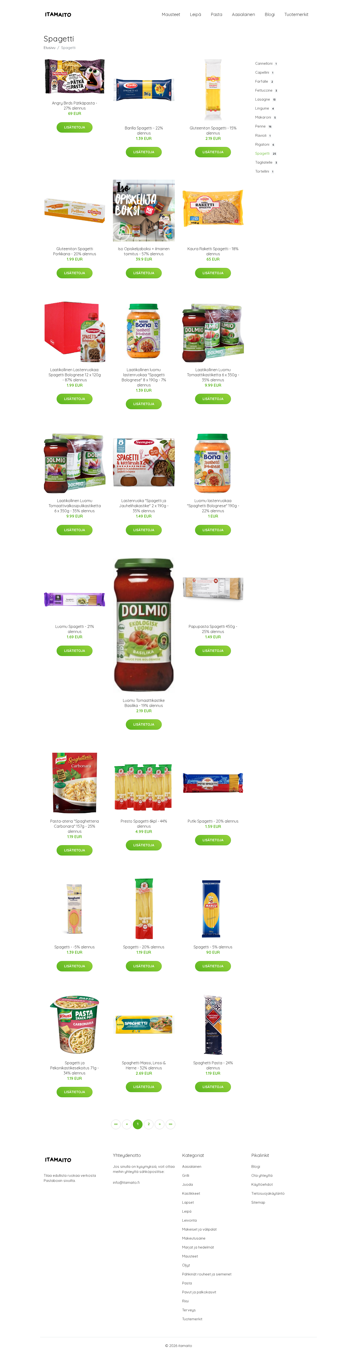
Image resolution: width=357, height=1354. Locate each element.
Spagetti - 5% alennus (213, 947)
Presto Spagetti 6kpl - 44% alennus (144, 824)
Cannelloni (266, 63)
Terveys (189, 1310)
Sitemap (258, 1202)
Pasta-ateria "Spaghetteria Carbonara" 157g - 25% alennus (74, 826)
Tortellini (264, 171)
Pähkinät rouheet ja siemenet (206, 1274)
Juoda (187, 1184)
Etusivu (49, 47)
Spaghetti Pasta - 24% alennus (213, 1065)
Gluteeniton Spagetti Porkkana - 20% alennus (74, 251)
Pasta (216, 14)
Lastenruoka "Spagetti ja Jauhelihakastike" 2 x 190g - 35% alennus (144, 505)
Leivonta (189, 1220)
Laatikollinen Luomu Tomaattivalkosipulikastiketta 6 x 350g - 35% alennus (75, 505)
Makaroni (265, 117)
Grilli (185, 1175)
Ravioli (263, 135)
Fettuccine (266, 90)
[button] (159, 1124)
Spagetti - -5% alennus (74, 947)
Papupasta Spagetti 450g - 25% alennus (213, 629)
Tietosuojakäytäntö (268, 1193)
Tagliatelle (266, 162)
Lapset (188, 1202)
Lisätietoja (74, 127)
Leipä (195, 14)
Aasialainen (243, 14)
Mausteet (171, 14)
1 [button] (137, 1124)
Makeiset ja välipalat (199, 1229)
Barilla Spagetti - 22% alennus (144, 131)
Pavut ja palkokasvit (199, 1292)
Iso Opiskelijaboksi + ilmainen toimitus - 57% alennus (144, 251)
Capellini (264, 72)
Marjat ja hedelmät (198, 1247)
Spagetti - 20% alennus (143, 947)
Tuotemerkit (296, 14)
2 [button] (149, 1124)
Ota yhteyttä (261, 1175)
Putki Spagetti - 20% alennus (213, 821)
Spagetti (265, 153)
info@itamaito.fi (126, 1182)
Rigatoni (264, 144)
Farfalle (264, 81)
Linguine (264, 108)
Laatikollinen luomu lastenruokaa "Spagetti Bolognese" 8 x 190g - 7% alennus (144, 377)
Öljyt (186, 1265)
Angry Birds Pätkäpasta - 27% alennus (74, 106)
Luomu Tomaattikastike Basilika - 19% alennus (144, 703)
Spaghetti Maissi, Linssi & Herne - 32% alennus (144, 1065)
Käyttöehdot (262, 1184)
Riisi (185, 1301)
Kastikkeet (191, 1193)
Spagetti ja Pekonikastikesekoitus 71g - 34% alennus (74, 1067)
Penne (263, 126)
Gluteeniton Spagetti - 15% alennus (213, 131)
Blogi (270, 14)
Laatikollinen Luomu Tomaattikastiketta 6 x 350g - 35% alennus (213, 374)
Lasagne (265, 99)
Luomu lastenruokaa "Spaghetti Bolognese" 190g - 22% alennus (213, 505)
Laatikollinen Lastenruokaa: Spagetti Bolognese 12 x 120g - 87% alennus (75, 374)
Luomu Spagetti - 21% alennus (74, 629)
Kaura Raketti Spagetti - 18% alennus (212, 251)
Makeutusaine (193, 1238)
